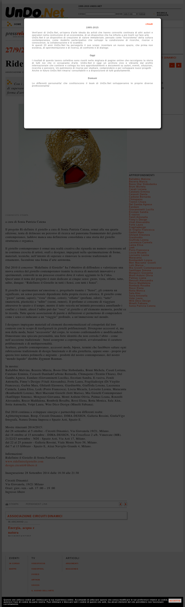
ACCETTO (174, 601)
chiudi (149, 24)
